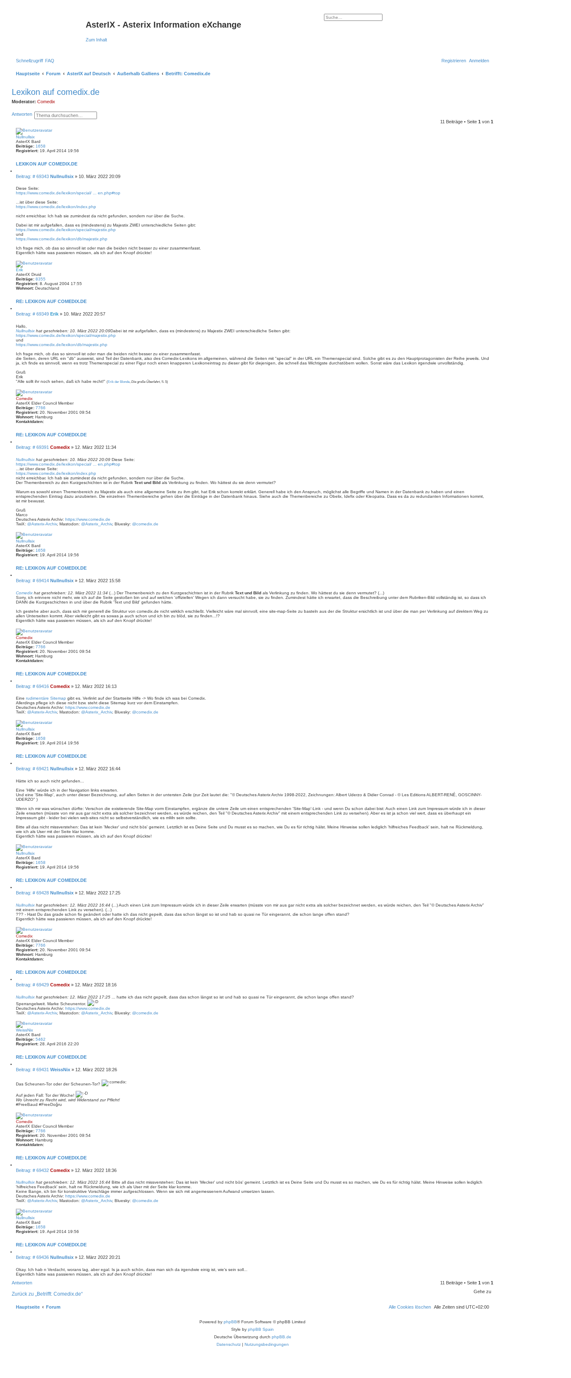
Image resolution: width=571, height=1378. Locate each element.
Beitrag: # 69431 (33, 1069)
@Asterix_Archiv (96, 524)
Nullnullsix (25, 137)
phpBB (230, 1321)
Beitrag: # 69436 (33, 1257)
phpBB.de (281, 1337)
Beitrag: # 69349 (33, 313)
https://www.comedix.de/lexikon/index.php (56, 206)
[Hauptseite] (50, 27)
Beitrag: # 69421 (33, 768)
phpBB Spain (261, 1329)
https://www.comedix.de (87, 519)
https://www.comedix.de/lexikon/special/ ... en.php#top (68, 193)
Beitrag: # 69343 (33, 176)
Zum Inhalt (96, 39)
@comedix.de (145, 524)
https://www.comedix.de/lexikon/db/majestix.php (61, 239)
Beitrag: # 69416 (33, 686)
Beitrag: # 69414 (33, 580)
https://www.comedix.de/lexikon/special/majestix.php (66, 229)
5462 (41, 1039)
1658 (41, 146)
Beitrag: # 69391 (33, 447)
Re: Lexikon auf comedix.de (51, 301)
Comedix (46, 101)
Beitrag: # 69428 (33, 892)
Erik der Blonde (119, 382)
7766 (41, 407)
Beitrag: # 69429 (33, 984)
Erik (19, 269)
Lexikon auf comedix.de (55, 92)
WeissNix (24, 1030)
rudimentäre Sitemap (46, 698)
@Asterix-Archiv (42, 524)
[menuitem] (49, 60)
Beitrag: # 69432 (33, 1170)
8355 (41, 279)
